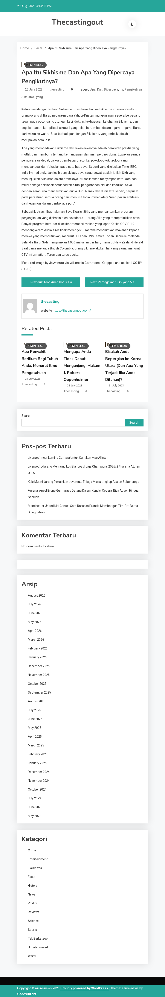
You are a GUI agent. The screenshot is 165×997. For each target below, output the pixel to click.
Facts (31, 877)
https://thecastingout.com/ (72, 310)
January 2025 (37, 763)
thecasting (57, 89)
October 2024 (37, 789)
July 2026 (34, 604)
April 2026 (35, 630)
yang (39, 97)
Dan (99, 89)
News (31, 894)
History (32, 885)
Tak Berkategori (38, 938)
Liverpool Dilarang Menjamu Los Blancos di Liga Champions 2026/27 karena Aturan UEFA (84, 470)
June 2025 (35, 719)
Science (33, 921)
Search (26, 416)
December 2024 (39, 772)
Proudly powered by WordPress (84, 988)
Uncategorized (38, 947)
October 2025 (37, 683)
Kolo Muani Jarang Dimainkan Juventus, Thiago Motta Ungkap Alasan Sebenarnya (83, 481)
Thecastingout (77, 22)
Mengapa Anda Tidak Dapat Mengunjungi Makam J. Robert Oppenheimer (82, 365)
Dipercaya (111, 89)
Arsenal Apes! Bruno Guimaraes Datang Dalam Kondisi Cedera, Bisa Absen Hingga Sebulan (83, 494)
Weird (32, 956)
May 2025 (34, 727)
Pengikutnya (133, 89)
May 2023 (34, 816)
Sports (32, 929)
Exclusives (35, 868)
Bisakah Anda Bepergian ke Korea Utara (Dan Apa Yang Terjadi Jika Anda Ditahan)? (124, 365)
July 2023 (34, 798)
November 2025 (39, 675)
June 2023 (35, 807)
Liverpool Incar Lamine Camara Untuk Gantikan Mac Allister (68, 457)
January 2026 (37, 657)
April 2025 (35, 736)
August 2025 (36, 701)
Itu (121, 89)
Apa (93, 89)
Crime (32, 850)
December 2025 (39, 666)
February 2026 (37, 648)
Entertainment (38, 859)
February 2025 (37, 754)
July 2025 (34, 710)
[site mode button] (132, 24)
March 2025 (36, 745)
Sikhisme (28, 97)
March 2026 (36, 639)
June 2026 (35, 613)
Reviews (33, 912)
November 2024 (39, 780)
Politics (33, 903)
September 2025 (39, 692)
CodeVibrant (26, 994)
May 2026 (34, 622)
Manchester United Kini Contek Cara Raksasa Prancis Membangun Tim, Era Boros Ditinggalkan (83, 509)
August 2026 (36, 595)
